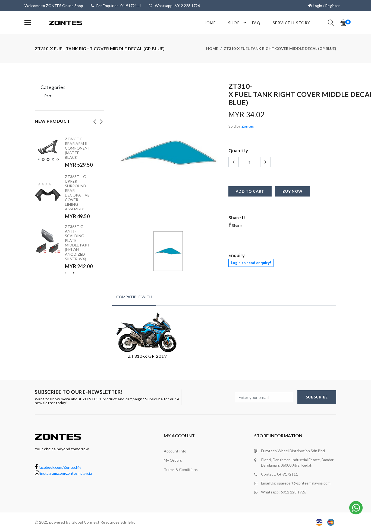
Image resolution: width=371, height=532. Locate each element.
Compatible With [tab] (134, 296)
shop (234, 22)
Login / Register (326, 5)
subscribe (317, 397)
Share (236, 225)
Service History (291, 22)
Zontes (247, 126)
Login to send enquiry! (251, 262)
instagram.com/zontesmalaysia (65, 473)
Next (101, 120)
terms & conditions (181, 469)
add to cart (250, 191)
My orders (173, 460)
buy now (292, 191)
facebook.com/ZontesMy (59, 467)
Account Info (175, 451)
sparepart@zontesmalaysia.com (304, 483)
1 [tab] (65, 273)
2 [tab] (73, 273)
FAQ (256, 22)
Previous (94, 120)
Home (210, 22)
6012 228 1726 (293, 492)
